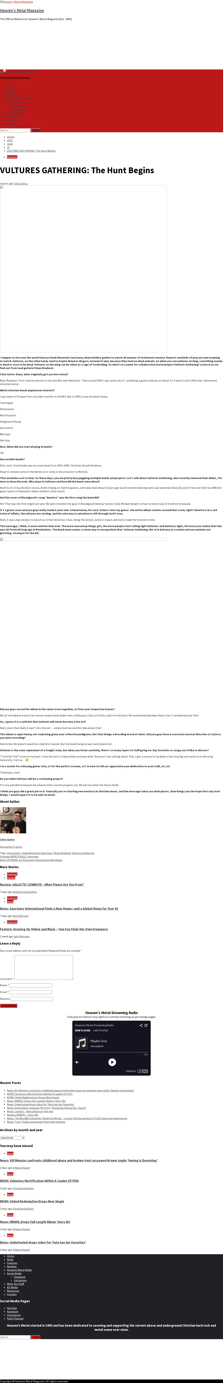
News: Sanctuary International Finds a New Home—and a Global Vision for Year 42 (59, 909)
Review (11, 877)
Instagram (20, 109)
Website (5, 998)
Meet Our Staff (15, 113)
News (10, 87)
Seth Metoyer (21, 916)
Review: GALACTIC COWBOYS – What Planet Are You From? (42, 885)
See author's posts (11, 846)
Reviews (12, 94)
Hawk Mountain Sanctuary (37, 853)
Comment (7, 979)
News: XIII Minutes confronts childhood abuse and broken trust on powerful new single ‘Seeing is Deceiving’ (70, 1090)
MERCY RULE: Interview (19, 856)
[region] (111, 46)
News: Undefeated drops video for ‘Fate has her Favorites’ (41, 1104)
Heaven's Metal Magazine (22, 10)
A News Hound (21, 1167)
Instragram (14, 1315)
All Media (12, 116)
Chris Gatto (21, 183)
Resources (13, 120)
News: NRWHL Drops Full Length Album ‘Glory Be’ (36, 1101)
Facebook (19, 105)
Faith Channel (15, 1318)
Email (4, 992)
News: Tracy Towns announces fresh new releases (36, 1121)
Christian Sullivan (23, 1188)
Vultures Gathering (83, 853)
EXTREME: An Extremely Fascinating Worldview (31, 860)
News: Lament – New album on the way (30, 1111)
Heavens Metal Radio (19, 98)
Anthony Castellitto (25, 892)
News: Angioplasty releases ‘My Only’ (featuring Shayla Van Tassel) (46, 1108)
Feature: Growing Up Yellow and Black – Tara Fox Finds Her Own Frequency (54, 929)
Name (4, 985)
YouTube (12, 1308)
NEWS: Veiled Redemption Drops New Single (33, 1097)
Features (12, 91)
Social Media (14, 102)
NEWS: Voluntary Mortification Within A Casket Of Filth (39, 1094)
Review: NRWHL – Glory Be (22, 1115)
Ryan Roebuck (62, 853)
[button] (111, 61)
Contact (12, 123)
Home (10, 83)
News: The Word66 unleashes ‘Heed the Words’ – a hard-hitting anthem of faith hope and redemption (67, 1118)
